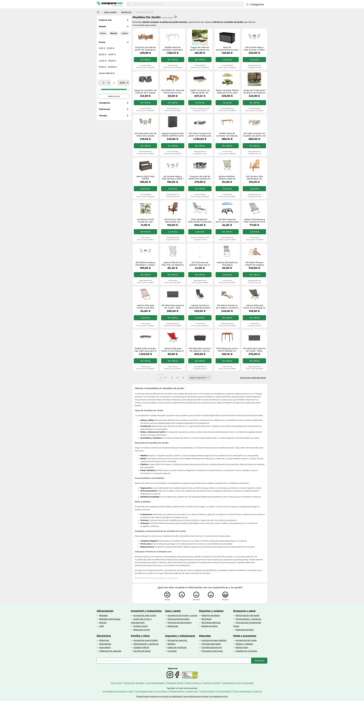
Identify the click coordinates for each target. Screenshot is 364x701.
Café (101, 626)
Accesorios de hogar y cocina (182, 615)
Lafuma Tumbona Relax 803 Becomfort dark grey (200, 306)
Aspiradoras (105, 644)
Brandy (103, 622)
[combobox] (187, 4)
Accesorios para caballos (214, 640)
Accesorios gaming (177, 640)
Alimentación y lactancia (248, 619)
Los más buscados (155, 683)
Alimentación (105, 610)
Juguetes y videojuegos (180, 635)
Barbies (171, 644)
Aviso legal (116, 683)
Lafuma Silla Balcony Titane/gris (227, 263)
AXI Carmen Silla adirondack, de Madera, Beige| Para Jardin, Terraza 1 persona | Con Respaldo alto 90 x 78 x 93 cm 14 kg (254, 177)
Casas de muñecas (176, 647)
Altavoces (104, 640)
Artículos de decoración (179, 622)
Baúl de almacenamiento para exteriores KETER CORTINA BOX (227, 48)
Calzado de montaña (246, 651)
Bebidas (103, 615)
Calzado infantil (141, 647)
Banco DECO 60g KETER (145, 177)
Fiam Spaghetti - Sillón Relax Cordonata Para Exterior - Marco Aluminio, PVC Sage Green (199, 220)
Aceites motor (140, 626)
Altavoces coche (141, 629)
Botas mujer (242, 647)
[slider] (99, 89)
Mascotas (205, 635)
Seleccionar (114, 96)
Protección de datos (134, 683)
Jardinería (126, 12)
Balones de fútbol (211, 615)
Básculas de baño (245, 629)
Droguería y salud (244, 610)
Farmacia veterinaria (212, 651)
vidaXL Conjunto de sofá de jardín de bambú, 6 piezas (200, 91)
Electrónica (104, 635)
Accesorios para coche (144, 615)
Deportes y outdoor (211, 610)
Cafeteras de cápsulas (110, 651)
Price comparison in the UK (247, 691)
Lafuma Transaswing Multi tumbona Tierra (254, 220)
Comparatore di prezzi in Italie (118, 691)
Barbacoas (172, 626)
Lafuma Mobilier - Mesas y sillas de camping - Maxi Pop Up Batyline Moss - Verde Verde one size (227, 177)
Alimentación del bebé (247, 615)
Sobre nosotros (193, 683)
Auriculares (105, 647)
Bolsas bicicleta (209, 626)
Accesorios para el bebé (145, 640)
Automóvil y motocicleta (146, 610)
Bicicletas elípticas (211, 622)
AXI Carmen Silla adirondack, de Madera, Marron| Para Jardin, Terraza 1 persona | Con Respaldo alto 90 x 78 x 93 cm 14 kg (173, 220)
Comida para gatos (211, 644)
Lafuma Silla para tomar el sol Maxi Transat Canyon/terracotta (145, 306)
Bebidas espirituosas (109, 619)
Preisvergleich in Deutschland (215, 691)
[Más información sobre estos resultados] (175, 17)
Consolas (172, 651)
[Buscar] (128, 4)
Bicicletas (206, 619)
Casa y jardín (110, 12)
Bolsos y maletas (244, 644)
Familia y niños (140, 635)
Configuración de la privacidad (238, 683)
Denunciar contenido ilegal (253, 377)
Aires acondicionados (178, 619)
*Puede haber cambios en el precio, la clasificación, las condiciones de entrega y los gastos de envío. (182, 696)
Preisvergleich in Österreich (183, 691)
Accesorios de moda (246, 640)
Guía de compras (211, 683)
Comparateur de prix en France (151, 691)
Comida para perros (212, 647)
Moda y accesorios (244, 635)
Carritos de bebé (142, 651)
